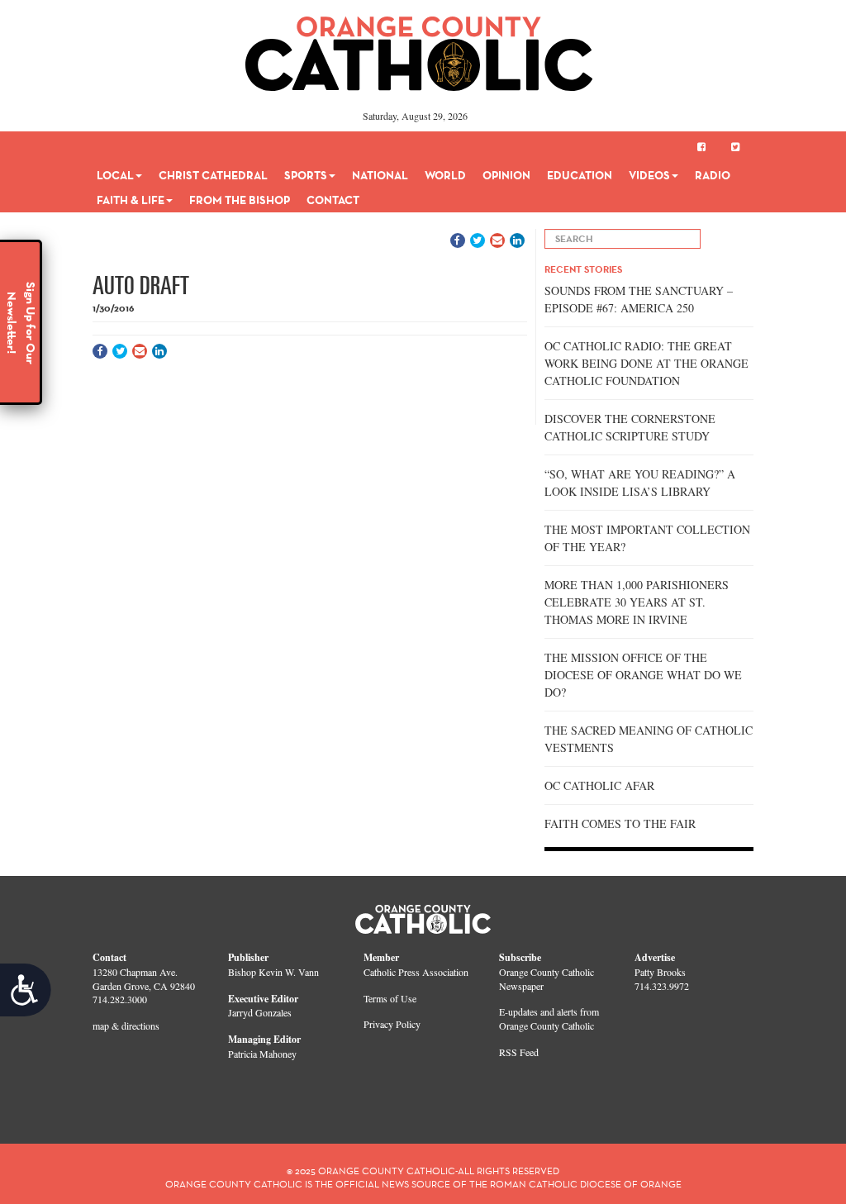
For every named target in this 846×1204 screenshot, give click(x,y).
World (445, 175)
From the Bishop (239, 200)
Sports (305, 175)
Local (115, 175)
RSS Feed (519, 1052)
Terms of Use (390, 998)
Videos (649, 175)
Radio (712, 175)
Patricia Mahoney (262, 1053)
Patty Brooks (660, 971)
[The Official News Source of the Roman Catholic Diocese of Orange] (419, 48)
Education (579, 175)
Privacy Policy (392, 1023)
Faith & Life (130, 200)
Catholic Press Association (416, 971)
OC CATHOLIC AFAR (599, 785)
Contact (333, 200)
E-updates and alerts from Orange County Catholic (549, 1018)
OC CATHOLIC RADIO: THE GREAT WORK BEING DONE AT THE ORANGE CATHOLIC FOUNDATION (646, 363)
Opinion (506, 175)
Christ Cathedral (213, 175)
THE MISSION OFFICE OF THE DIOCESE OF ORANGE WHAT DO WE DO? (643, 675)
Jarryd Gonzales (260, 1012)
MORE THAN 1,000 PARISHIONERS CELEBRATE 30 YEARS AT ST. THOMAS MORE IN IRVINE (636, 602)
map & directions (126, 1025)
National (380, 175)
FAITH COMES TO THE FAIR (620, 823)
